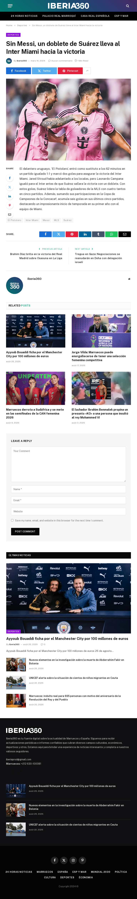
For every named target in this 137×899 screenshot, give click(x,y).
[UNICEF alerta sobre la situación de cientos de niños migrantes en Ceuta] (16, 682)
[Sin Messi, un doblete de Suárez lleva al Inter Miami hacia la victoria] (68, 119)
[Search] (127, 6)
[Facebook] (9, 178)
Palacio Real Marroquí (59, 16)
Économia (86, 877)
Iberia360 (22, 61)
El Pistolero (14, 220)
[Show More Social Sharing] (87, 70)
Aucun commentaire (61, 61)
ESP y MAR (121, 16)
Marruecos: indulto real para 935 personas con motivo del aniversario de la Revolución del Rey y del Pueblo (75, 698)
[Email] (9, 214)
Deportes (13, 35)
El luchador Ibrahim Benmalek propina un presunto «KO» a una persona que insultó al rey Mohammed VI (100, 413)
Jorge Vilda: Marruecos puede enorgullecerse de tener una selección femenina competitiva (99, 356)
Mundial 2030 (100, 872)
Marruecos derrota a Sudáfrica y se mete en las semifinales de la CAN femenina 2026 (35, 413)
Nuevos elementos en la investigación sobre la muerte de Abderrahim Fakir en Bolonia (76, 661)
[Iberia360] (68, 6)
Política (121, 872)
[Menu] (10, 6)
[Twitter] (9, 187)
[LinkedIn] (9, 196)
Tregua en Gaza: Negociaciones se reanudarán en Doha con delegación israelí (98, 258)
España (63, 872)
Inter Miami (32, 220)
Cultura (50, 877)
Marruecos (45, 872)
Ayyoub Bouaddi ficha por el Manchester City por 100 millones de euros (34, 354)
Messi (46, 220)
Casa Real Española (95, 16)
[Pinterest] (9, 205)
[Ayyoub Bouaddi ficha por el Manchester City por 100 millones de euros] (35, 331)
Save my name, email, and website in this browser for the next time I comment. (59, 520)
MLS (56, 220)
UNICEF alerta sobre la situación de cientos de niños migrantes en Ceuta (73, 678)
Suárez (68, 220)
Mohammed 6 (13, 771)
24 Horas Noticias (24, 16)
